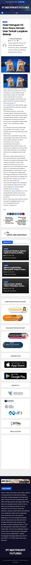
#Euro (17, 47)
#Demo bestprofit (13, 43)
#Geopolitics (23, 47)
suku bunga (9, 103)
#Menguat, (23, 50)
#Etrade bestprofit (18, 45)
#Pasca (20, 52)
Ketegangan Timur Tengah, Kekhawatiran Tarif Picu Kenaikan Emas (9, 220)
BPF (4, 209)
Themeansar (15, 562)
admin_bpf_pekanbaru (16, 38)
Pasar (20, 135)
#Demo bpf (22, 43)
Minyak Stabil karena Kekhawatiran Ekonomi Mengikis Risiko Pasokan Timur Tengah (21, 221)
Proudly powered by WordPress (10, 560)
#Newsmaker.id (12, 52)
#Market (16, 50)
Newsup (25, 560)
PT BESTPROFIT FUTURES (15, 7)
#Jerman (10, 50)
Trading (5, 21)
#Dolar (10, 45)
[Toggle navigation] (16, 13)
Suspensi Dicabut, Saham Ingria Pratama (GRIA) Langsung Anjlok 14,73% (15, 253)
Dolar (5, 88)
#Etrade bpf (11, 47)
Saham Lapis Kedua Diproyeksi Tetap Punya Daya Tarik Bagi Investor (14, 269)
